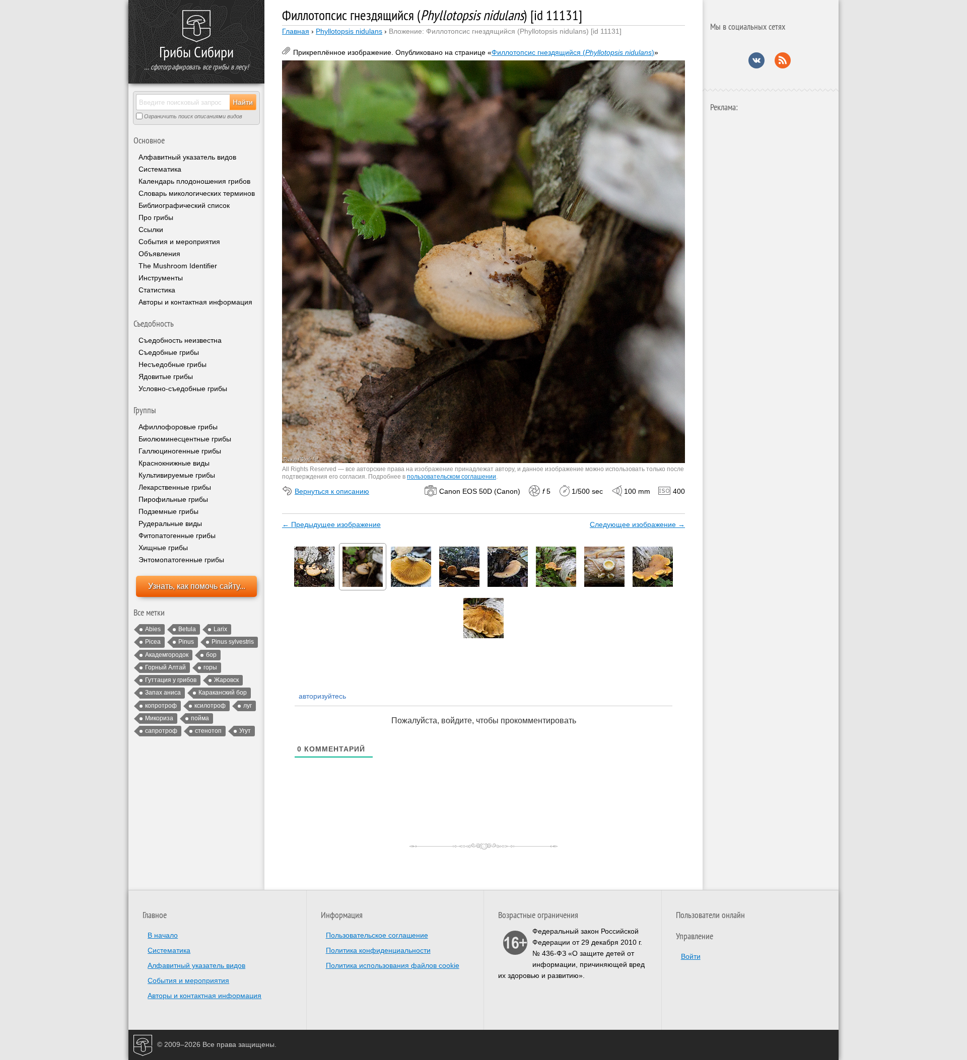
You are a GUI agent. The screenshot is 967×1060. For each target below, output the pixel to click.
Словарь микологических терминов (197, 193)
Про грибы (156, 217)
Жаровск (226, 680)
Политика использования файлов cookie (392, 965)
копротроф (161, 705)
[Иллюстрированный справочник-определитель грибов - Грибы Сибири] (196, 27)
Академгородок (166, 654)
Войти (691, 956)
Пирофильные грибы (173, 499)
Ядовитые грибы (166, 376)
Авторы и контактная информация (195, 302)
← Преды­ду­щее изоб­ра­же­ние (331, 524)
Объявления (159, 254)
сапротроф (161, 730)
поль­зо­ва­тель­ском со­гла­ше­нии (451, 476)
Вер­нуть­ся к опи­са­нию (332, 491)
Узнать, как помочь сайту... (196, 586)
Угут (245, 730)
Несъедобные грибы (172, 364)
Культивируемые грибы (177, 475)
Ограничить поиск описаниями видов (192, 116)
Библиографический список (184, 205)
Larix (220, 629)
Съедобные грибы (169, 352)
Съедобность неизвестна (180, 340)
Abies (153, 629)
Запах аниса (163, 692)
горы (210, 667)
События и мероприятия (179, 242)
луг (247, 705)
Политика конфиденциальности (378, 950)
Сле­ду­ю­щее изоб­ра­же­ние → (637, 524)
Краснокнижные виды (174, 463)
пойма (200, 718)
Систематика (160, 169)
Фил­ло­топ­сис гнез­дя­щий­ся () (573, 52)
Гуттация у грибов (170, 680)
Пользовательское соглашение (377, 935)
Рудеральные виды (170, 523)
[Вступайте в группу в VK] (756, 66)
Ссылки (151, 229)
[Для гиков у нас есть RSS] (783, 66)
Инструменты (161, 278)
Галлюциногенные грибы (180, 451)
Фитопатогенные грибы (177, 536)
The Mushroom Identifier (178, 266)
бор (211, 654)
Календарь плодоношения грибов (194, 181)
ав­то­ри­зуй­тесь (321, 696)
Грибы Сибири (196, 51)
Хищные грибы (163, 548)
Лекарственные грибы (175, 487)
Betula (187, 629)
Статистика (157, 290)
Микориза (159, 718)
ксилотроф (210, 705)
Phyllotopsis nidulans (349, 31)
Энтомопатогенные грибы (181, 560)
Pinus (186, 641)
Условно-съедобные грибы (183, 389)
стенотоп (208, 730)
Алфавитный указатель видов (187, 157)
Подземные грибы (168, 511)
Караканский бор (222, 692)
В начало (163, 935)
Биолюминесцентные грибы (185, 439)
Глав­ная (295, 31)
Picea (153, 641)
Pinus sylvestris (233, 641)
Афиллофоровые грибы (178, 427)
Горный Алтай (165, 667)
